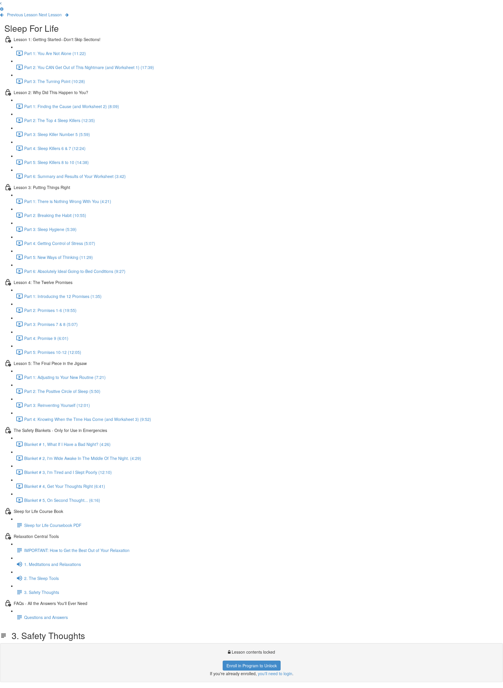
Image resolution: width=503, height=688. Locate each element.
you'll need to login (275, 673)
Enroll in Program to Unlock (251, 665)
